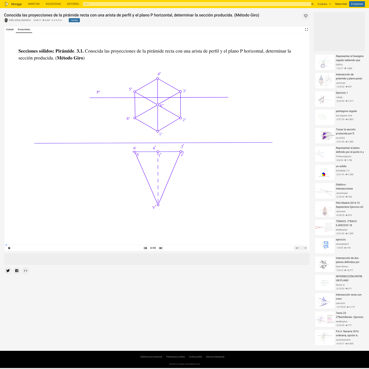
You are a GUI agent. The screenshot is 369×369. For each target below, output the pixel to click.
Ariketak (34, 3)
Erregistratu (357, 4)
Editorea (73, 3)
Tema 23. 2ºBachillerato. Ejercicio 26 (349, 317)
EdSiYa (339, 64)
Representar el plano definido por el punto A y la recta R (350, 152)
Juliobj (339, 97)
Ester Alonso (342, 266)
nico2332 (340, 138)
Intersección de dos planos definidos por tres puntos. (347, 262)
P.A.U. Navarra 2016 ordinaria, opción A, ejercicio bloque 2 (347, 335)
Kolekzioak (53, 3)
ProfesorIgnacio (343, 156)
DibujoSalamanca (20, 20)
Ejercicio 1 (342, 92)
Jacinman (341, 83)
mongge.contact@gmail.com (189, 364)
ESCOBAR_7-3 (343, 170)
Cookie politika (195, 357)
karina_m (340, 285)
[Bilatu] (312, 4)
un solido (341, 166)
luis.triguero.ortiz (344, 115)
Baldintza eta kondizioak (151, 357)
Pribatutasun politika (175, 357)
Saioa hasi (341, 3)
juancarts (340, 303)
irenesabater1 (342, 244)
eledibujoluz (342, 229)
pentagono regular (346, 111)
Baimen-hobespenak (215, 357)
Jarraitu (74, 20)
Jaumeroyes (342, 193)
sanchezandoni (343, 340)
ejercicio (341, 239)
